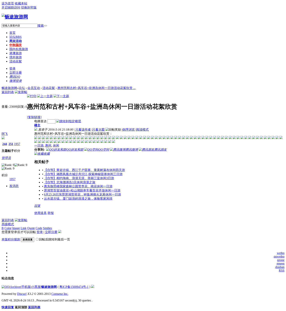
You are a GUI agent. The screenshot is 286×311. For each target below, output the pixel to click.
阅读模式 (142, 129)
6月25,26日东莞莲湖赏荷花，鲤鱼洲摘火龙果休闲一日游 (82, 194)
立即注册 (15, 72)
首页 (12, 32)
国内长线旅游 (18, 49)
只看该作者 (83, 129)
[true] (45, 25)
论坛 (15, 36)
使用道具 (40, 213)
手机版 (26, 286)
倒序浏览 (128, 129)
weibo (280, 253)
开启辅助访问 (11, 7)
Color (7, 228)
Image (16, 228)
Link (23, 228)
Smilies (47, 228)
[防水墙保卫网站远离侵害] (92, 286)
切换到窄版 (29, 7)
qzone (280, 260)
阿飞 (5, 133)
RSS (281, 270)
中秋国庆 (15, 45)
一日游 (39, 145)
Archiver (15, 286)
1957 (17, 144)
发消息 (14, 186)
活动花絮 (15, 61)
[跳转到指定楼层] (68, 121)
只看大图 (98, 129)
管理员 (6, 158)
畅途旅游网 (9, 88)
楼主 (37, 125)
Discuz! (22, 293)
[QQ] (5, 286)
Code (39, 228)
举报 (50, 213)
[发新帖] (21, 92)
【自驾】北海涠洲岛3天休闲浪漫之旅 (69, 182)
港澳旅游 (15, 53)
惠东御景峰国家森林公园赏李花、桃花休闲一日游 (78, 186)
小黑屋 (36, 286)
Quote (31, 228)
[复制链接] (34, 117)
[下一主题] (61, 96)
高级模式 (8, 224)
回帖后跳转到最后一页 (54, 239)
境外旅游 (15, 57)
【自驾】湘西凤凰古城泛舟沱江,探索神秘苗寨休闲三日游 (83, 174)
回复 (37, 205)
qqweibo (279, 256)
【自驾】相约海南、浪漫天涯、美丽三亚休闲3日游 (79, 178)
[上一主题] (45, 96)
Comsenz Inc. (59, 293)
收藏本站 (21, 3)
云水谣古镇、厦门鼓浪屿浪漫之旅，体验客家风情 (78, 198)
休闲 (56, 145)
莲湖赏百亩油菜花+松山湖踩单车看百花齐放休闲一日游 (82, 190)
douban (279, 267)
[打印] (31, 96)
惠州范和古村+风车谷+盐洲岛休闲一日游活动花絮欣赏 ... (96, 88)
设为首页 (8, 3)
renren (280, 263)
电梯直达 (40, 121)
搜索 (41, 25)
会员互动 (33, 88)
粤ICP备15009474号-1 (74, 286)
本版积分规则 (11, 239)
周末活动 (15, 41)
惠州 (48, 145)
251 (11, 144)
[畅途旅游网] (15, 16)
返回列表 (8, 92)
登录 (12, 68)
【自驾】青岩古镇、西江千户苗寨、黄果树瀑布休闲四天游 (84, 170)
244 (4, 144)
